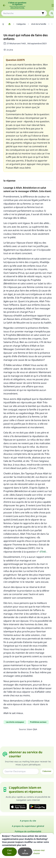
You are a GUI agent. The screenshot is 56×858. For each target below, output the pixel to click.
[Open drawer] (53, 5)
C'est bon (9, 852)
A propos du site (28, 820)
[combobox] (22, 13)
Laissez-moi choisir (39, 852)
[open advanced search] (43, 13)
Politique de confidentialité (28, 831)
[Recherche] (52, 13)
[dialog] (27, 845)
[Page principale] (9, 24)
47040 (42, 551)
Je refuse (25, 852)
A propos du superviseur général (28, 826)
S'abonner (47, 771)
